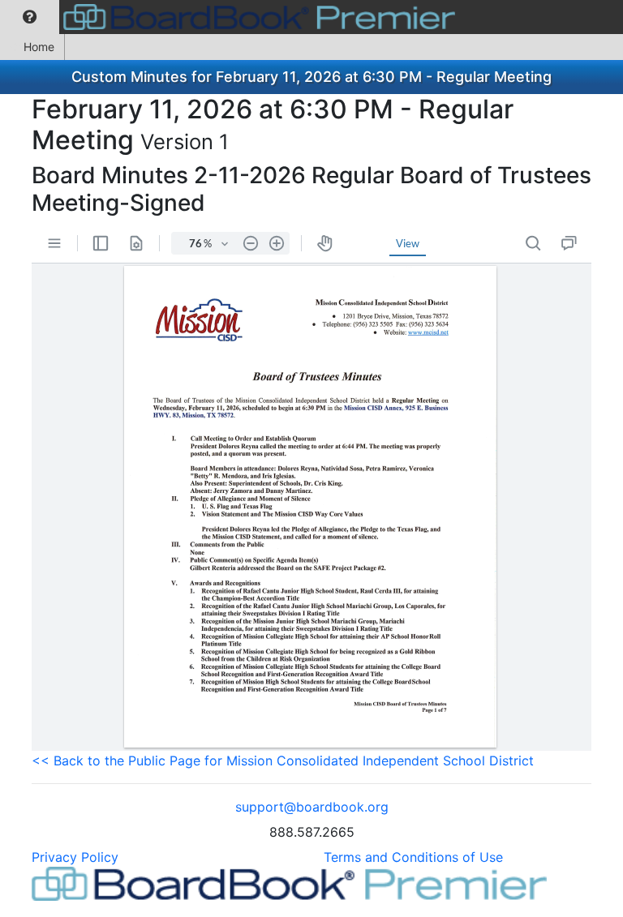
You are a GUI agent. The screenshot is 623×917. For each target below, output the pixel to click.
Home (39, 47)
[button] (29, 17)
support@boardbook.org (312, 807)
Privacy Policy (75, 857)
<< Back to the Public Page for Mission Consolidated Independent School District (283, 760)
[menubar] (231, 17)
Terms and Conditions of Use (413, 857)
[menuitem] (29, 17)
